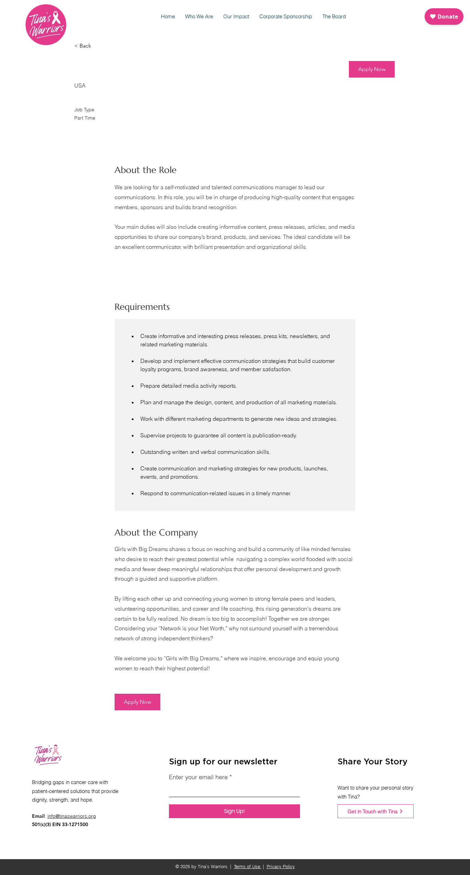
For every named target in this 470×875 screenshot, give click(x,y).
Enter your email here (198, 777)
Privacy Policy (281, 866)
